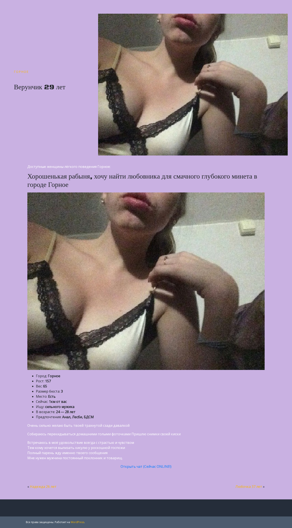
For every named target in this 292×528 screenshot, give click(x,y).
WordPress (77, 522)
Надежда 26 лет (43, 486)
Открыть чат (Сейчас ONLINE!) (146, 466)
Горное (21, 72)
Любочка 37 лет (248, 486)
